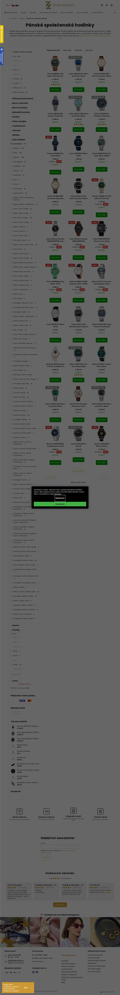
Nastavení (60, 498)
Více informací (55, 494)
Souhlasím (60, 504)
